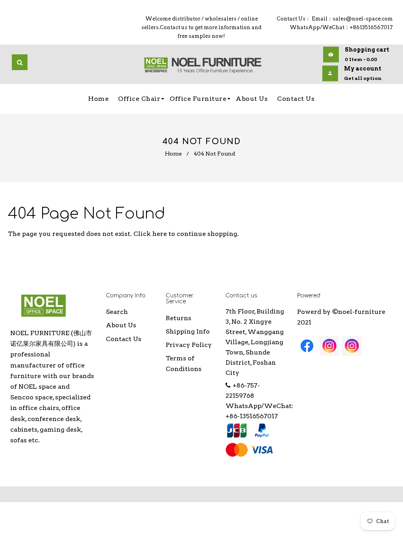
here (159, 233)
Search (117, 311)
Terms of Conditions (184, 363)
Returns (178, 318)
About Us (121, 325)
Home (173, 153)
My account (362, 68)
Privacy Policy (189, 345)
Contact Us (123, 339)
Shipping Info (188, 331)
